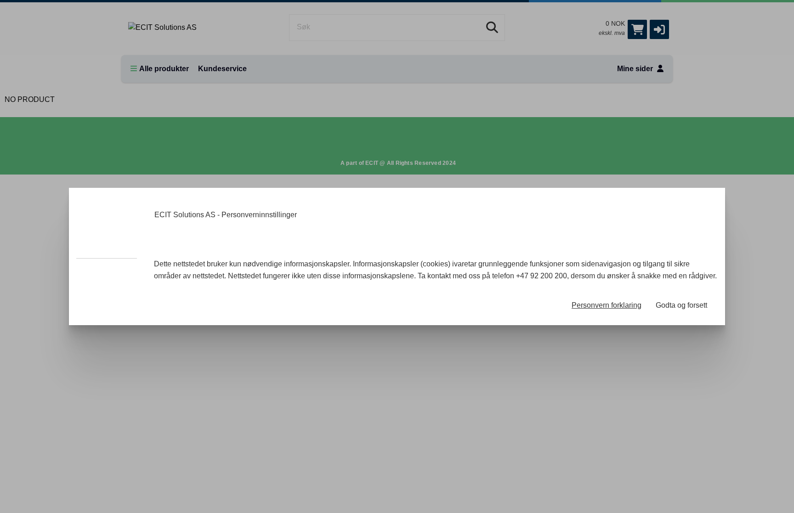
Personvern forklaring (606, 305)
